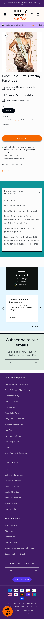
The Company (11, 525)
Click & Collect (11, 542)
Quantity (5, 124)
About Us (9, 531)
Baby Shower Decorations (16, 419)
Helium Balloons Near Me (16, 384)
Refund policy (16, 610)
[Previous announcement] (4, 3)
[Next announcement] (39, 3)
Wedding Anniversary (14, 424)
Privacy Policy (11, 503)
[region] (22, 308)
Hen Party (9, 430)
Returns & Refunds (13, 481)
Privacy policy (19, 606)
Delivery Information (14, 475)
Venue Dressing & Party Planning (19, 548)
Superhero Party (12, 396)
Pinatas (8, 447)
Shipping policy (29, 610)
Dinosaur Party (11, 401)
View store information (13, 159)
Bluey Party (10, 407)
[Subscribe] (36, 362)
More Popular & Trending (16, 453)
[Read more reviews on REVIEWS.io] (22, 285)
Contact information (23, 614)
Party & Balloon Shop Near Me (18, 390)
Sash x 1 (8, 111)
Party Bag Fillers (12, 442)
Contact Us (10, 537)
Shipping (16, 120)
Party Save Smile (20, 603)
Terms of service (33, 606)
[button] (5, 14)
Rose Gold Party (12, 413)
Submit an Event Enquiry (16, 554)
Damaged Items (12, 486)
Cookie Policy (11, 509)
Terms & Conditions (13, 498)
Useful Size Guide (13, 492)
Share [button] (6, 171)
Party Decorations (13, 436)
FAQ (6, 469)
